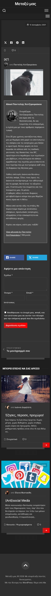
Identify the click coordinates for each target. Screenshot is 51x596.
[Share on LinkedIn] (23, 43)
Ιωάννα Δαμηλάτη (23, 407)
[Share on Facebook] (11, 43)
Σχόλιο (8, 275)
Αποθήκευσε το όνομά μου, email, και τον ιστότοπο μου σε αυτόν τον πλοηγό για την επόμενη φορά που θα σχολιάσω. (24, 315)
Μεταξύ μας (25, 4)
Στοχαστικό (12, 439)
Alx (44, 582)
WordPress (28, 582)
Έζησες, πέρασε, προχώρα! (24, 415)
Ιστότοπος (9, 302)
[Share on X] (6, 43)
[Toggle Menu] (48, 16)
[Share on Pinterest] (17, 43)
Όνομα (8, 293)
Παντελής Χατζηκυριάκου (25, 64)
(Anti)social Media (17, 500)
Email (29, 293)
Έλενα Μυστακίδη (23, 493)
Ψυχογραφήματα (24, 524)
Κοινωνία (11, 524)
